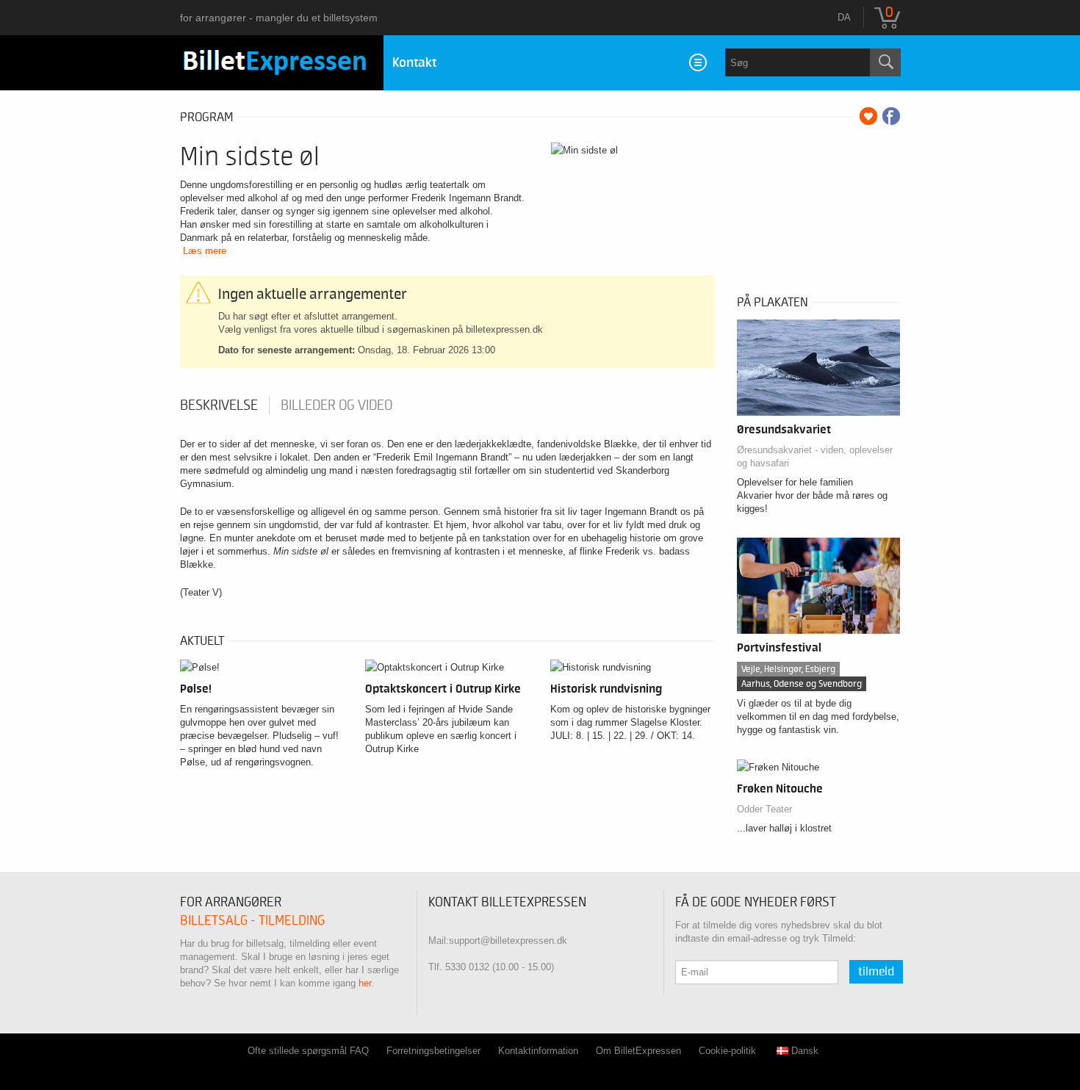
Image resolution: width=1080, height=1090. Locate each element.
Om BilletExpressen (638, 1050)
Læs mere (204, 250)
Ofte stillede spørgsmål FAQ (308, 1050)
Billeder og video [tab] (336, 405)
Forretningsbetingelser (433, 1050)
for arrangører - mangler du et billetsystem (279, 18)
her (365, 983)
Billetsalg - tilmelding (252, 920)
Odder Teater (764, 809)
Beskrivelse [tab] (219, 405)
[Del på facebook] (891, 116)
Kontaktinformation (538, 1050)
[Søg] (885, 62)
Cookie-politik (727, 1050)
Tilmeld (876, 971)
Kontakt (414, 63)
